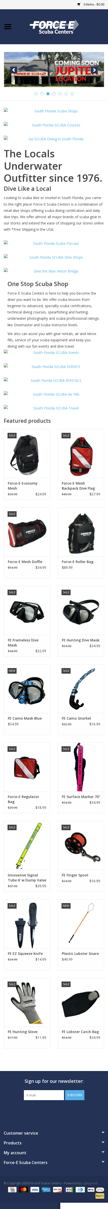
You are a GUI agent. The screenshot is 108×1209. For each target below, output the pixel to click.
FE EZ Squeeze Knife (25, 953)
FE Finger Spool (75, 875)
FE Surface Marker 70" (81, 796)
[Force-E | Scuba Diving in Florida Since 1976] (62, 26)
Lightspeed (89, 1183)
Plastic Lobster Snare (80, 953)
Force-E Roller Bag (77, 561)
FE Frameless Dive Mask (23, 642)
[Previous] (13, 70)
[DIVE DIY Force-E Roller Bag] (81, 531)
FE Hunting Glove (22, 1031)
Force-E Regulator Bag (23, 799)
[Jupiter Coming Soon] (54, 69)
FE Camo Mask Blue (25, 718)
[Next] (94, 70)
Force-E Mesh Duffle (25, 561)
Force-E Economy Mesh (23, 486)
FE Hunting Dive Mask (80, 640)
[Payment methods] (11, 1189)
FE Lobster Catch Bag (80, 1031)
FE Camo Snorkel (76, 718)
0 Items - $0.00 (93, 4)
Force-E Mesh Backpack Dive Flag (78, 486)
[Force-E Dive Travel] (54, 408)
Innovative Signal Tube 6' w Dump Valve (27, 877)
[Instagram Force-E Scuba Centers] (72, 1110)
